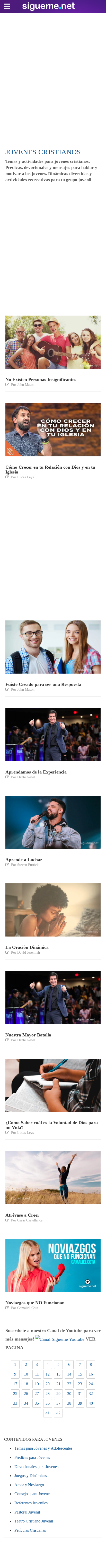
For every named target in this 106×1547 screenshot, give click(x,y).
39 (80, 1403)
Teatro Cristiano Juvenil (33, 1521)
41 (48, 1413)
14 (69, 1374)
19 (37, 1384)
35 (37, 1403)
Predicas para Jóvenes (32, 1457)
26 (26, 1393)
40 (91, 1403)
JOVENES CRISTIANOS (43, 152)
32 (91, 1393)
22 (69, 1384)
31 (80, 1393)
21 (58, 1384)
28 (48, 1393)
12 (48, 1374)
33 (15, 1403)
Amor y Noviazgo (29, 1485)
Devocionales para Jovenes (36, 1466)
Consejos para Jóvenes (32, 1494)
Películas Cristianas (30, 1530)
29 (58, 1393)
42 (58, 1413)
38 (69, 1403)
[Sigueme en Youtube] (60, 1339)
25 (15, 1393)
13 (58, 1374)
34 (26, 1403)
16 (91, 1374)
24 (91, 1384)
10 (26, 1374)
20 (48, 1384)
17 (15, 1384)
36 (48, 1403)
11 (37, 1374)
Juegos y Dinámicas (30, 1475)
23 (80, 1384)
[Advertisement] (53, 74)
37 (58, 1403)
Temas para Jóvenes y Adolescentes (43, 1448)
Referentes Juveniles (31, 1503)
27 (37, 1393)
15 (80, 1374)
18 (26, 1384)
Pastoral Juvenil (27, 1512)
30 (69, 1393)
